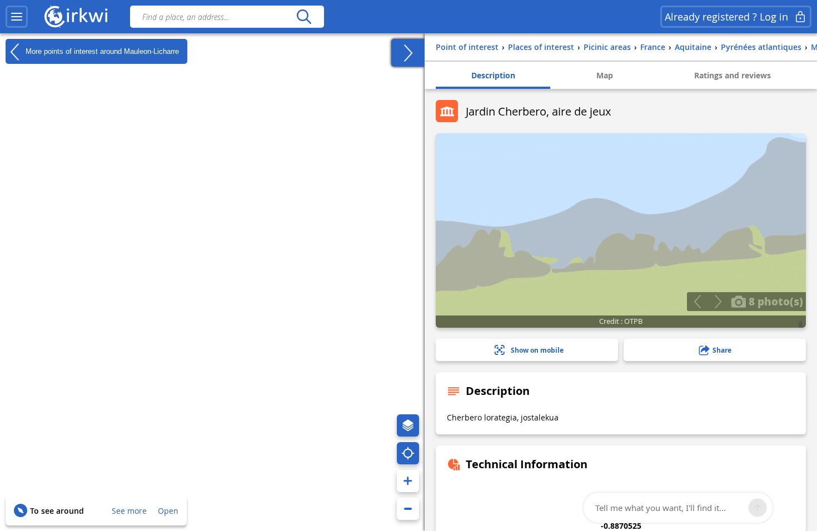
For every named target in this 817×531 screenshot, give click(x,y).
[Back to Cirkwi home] (76, 17)
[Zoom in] (408, 481)
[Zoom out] (408, 509)
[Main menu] (17, 17)
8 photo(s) (774, 301)
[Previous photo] (697, 301)
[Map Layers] (408, 425)
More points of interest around (101, 51)
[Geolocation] (408, 453)
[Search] (304, 17)
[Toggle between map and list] (408, 53)
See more (129, 510)
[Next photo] (718, 301)
